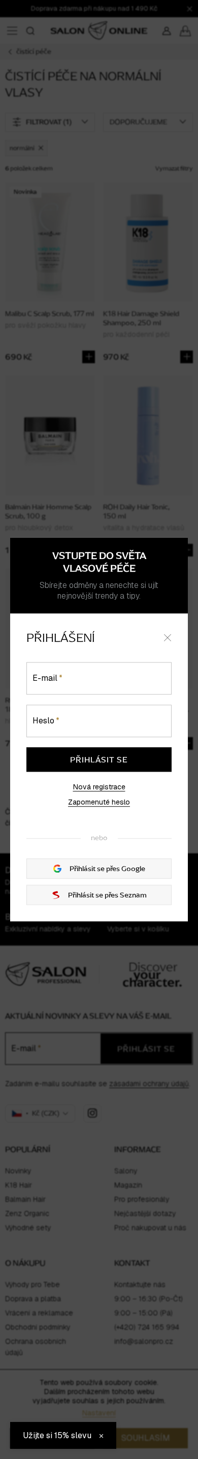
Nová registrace (99, 786)
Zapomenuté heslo (99, 802)
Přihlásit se (99, 759)
